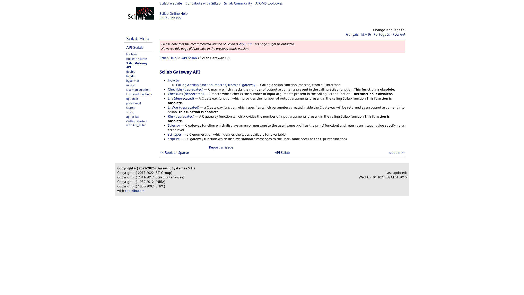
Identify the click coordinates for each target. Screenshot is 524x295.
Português (382, 34)
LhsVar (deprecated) (183, 107)
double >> (397, 152)
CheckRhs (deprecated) (186, 94)
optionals (132, 99)
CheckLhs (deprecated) (185, 89)
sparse (130, 108)
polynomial (133, 103)
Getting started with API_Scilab (136, 123)
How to (173, 80)
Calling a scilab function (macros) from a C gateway (215, 85)
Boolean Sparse (136, 59)
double (130, 72)
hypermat (132, 81)
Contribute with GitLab (203, 3)
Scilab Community (238, 3)
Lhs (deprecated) (181, 98)
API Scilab (134, 47)
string (130, 112)
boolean (131, 54)
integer (131, 85)
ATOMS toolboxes (269, 3)
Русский (399, 34)
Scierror (174, 125)
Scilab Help (137, 38)
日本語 (366, 34)
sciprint (174, 139)
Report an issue (221, 147)
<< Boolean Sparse (174, 152)
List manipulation (137, 90)
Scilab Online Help (174, 13)
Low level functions (139, 94)
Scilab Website (171, 3)
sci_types (175, 134)
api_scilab (132, 117)
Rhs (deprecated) (181, 116)
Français (352, 34)
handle (130, 76)
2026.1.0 (245, 44)
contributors (135, 190)
